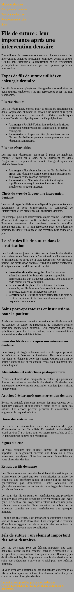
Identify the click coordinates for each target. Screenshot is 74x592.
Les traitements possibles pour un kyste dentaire (28, 582)
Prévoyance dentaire (12, 14)
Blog (4, 24)
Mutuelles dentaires (12, 4)
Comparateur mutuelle (14, 9)
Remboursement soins (13, 19)
